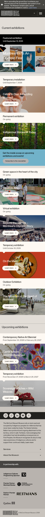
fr (34, 13)
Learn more (33, 8)
